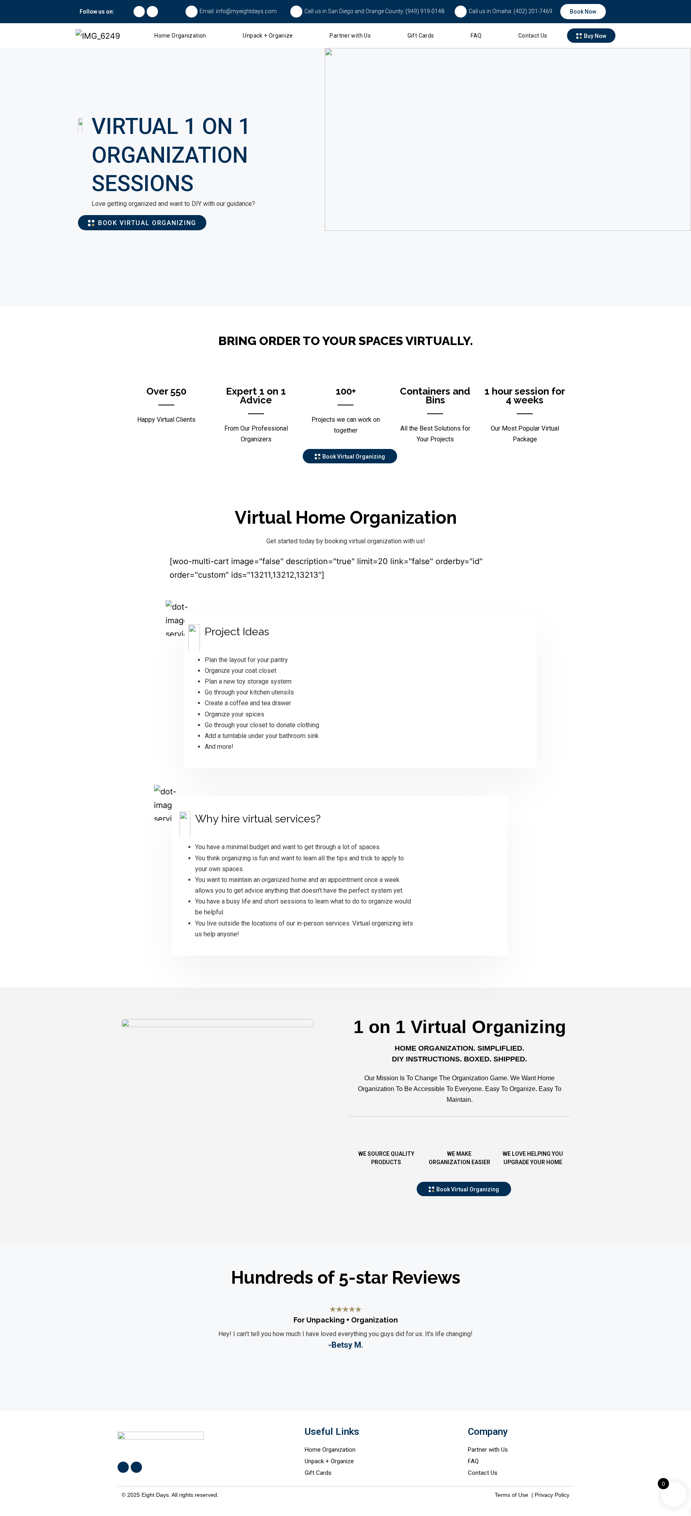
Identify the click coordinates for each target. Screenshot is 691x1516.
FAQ (476, 35)
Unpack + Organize (268, 35)
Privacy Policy (552, 1495)
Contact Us (532, 35)
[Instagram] (152, 11)
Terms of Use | (515, 1495)
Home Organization (180, 35)
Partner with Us (350, 35)
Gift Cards (420, 35)
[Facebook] (139, 11)
